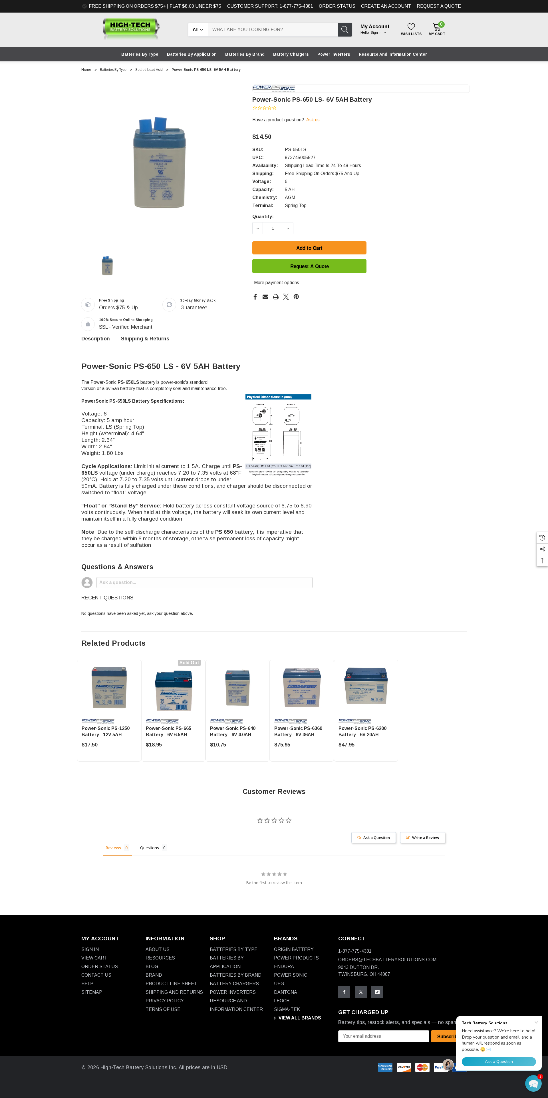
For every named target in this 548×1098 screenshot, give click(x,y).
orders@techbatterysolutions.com (387, 959)
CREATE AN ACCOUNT (386, 6)
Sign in (376, 32)
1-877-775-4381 (355, 951)
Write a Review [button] (425, 837)
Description (95, 339)
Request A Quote (309, 266)
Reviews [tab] (113, 847)
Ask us (313, 119)
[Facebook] (255, 296)
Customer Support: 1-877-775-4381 (270, 6)
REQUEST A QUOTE (439, 6)
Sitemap (91, 992)
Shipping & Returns (145, 339)
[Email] (265, 296)
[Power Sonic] (274, 88)
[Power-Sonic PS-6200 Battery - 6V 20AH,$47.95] (366, 687)
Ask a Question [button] (376, 837)
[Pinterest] (296, 296)
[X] (286, 296)
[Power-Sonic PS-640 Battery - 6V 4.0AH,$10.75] (237, 687)
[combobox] (273, 30)
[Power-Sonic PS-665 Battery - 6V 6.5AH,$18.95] (173, 687)
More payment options (276, 282)
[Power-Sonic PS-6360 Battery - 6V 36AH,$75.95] (301, 687)
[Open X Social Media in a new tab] (361, 992)
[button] (533, 1083)
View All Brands (299, 1017)
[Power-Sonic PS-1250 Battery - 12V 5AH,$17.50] (109, 687)
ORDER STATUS (337, 6)
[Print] (276, 296)
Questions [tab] (149, 847)
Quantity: (263, 216)
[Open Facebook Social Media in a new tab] (344, 992)
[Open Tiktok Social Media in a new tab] (377, 992)
